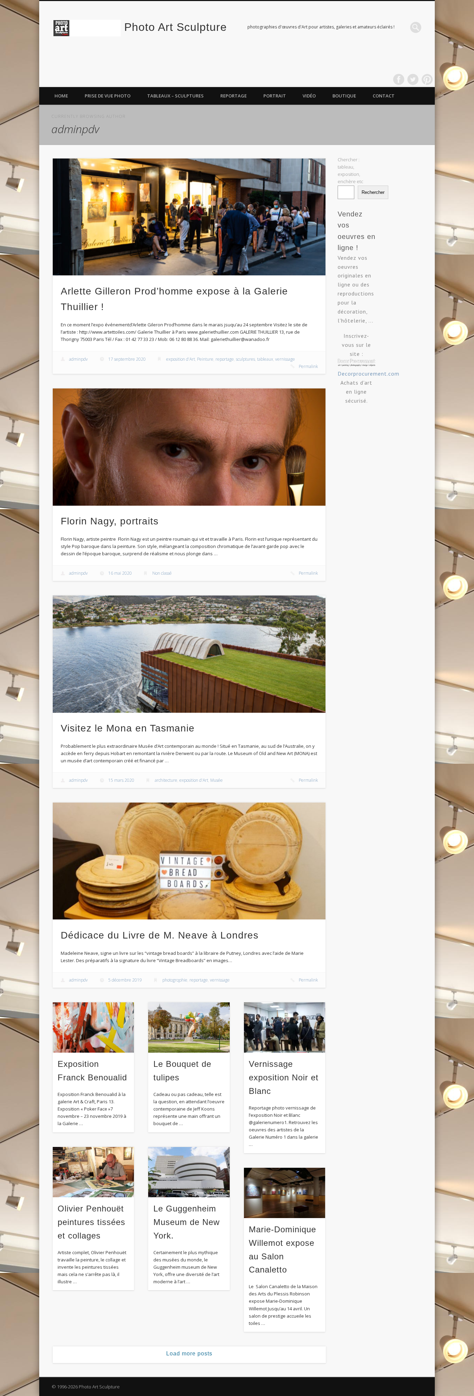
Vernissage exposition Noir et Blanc (284, 1077)
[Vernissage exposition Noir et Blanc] (284, 1027)
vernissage (285, 359)
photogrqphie (174, 980)
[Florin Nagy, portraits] (189, 446)
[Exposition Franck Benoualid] (93, 1027)
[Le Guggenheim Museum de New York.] (188, 1172)
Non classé (162, 573)
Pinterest (427, 79)
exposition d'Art (180, 359)
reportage (224, 359)
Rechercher (373, 192)
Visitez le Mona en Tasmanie (128, 728)
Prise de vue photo (107, 96)
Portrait (274, 96)
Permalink (308, 366)
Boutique (344, 96)
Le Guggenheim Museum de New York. (186, 1222)
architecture (166, 780)
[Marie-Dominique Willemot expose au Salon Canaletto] (284, 1193)
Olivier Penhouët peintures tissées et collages (91, 1222)
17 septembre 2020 (127, 359)
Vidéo (309, 96)
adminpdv (78, 359)
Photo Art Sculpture (175, 27)
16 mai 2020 (120, 573)
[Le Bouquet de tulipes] (188, 1027)
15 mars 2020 (121, 780)
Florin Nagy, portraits (110, 521)
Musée (216, 780)
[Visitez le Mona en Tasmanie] (189, 654)
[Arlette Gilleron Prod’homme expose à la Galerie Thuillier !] (189, 217)
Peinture (205, 359)
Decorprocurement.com (368, 373)
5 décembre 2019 (125, 980)
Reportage (233, 96)
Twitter (412, 79)
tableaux (265, 359)
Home (61, 96)
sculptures (245, 359)
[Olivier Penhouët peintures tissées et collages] (93, 1172)
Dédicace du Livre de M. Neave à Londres (160, 935)
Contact (384, 96)
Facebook (398, 79)
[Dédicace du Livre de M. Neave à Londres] (189, 861)
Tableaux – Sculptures (175, 96)
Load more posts (189, 1353)
